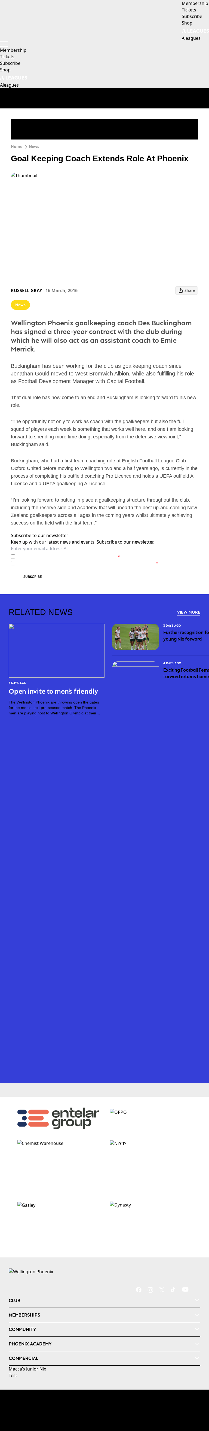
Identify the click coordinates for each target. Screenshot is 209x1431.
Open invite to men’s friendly (53, 691)
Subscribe (32, 577)
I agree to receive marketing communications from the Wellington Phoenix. (87, 563)
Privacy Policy (55, 556)
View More (188, 612)
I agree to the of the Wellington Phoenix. (68, 556)
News (34, 146)
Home (16, 146)
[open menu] (4, 44)
